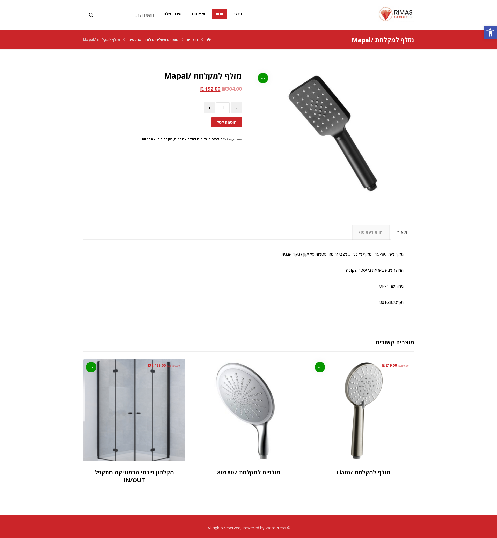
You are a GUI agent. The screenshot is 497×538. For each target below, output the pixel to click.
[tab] (402, 232)
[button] (490, 32)
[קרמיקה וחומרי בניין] (396, 14)
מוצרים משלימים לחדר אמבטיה (198, 139)
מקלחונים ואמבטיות (157, 139)
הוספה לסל (227, 122)
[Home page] (209, 39)
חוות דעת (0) (371, 232)
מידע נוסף (242, 447)
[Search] (91, 15)
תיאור (402, 232)
